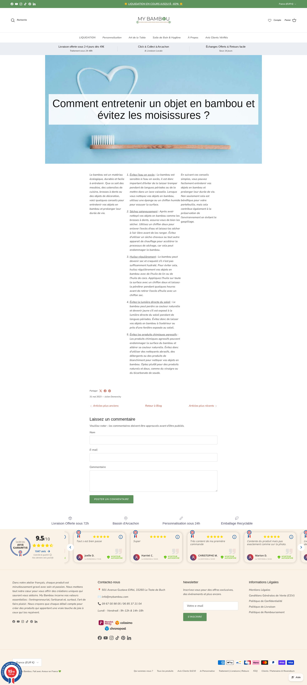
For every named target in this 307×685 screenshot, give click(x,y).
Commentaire (98, 467)
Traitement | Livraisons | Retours (234, 671)
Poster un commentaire (111, 499)
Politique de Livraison (262, 606)
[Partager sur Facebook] (105, 391)
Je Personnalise (207, 671)
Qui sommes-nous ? (143, 671)
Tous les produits (165, 671)
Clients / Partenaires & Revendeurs (278, 671)
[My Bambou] (153, 20)
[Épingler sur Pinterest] (109, 391)
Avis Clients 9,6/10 (186, 671)
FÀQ (255, 671)
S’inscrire (195, 616)
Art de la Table (137, 37)
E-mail (94, 450)
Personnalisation (112, 37)
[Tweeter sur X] (100, 391)
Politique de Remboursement (266, 612)
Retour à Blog (153, 405)
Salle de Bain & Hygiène (167, 37)
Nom (92, 432)
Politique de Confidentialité (265, 601)
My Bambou (26, 671)
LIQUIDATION (87, 37)
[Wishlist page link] (269, 20)
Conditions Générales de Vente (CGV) (272, 595)
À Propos (193, 37)
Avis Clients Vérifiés (216, 37)
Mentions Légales (259, 590)
